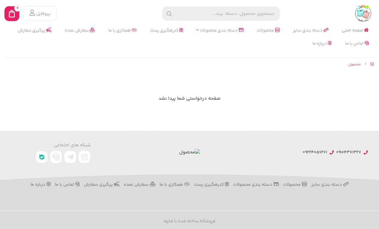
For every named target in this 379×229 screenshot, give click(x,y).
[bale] (41, 157)
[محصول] (189, 152)
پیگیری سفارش (32, 31)
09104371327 (348, 153)
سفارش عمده (77, 31)
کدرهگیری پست (164, 31)
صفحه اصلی (353, 31)
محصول (354, 64)
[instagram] (84, 157)
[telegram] (70, 157)
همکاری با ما (119, 31)
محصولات (266, 31)
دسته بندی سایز (308, 31)
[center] (169, 13)
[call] (56, 157)
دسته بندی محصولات (219, 31)
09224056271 (315, 153)
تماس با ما (354, 44)
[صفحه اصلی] (372, 64)
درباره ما (320, 44)
